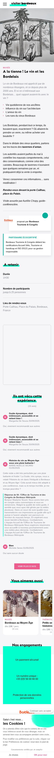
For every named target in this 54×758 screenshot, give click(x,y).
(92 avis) (15, 629)
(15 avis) (32, 406)
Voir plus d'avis (27, 566)
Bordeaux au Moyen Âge (19, 623)
